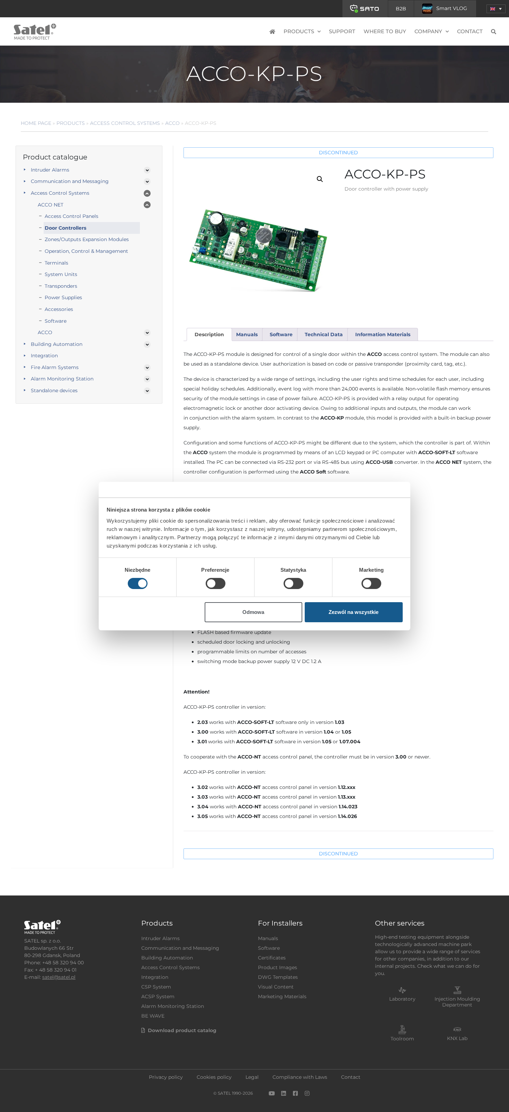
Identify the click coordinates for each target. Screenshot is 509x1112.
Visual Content (276, 987)
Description (209, 334)
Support (342, 31)
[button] (496, 8)
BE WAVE (152, 1016)
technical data (324, 334)
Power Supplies (63, 297)
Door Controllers (65, 228)
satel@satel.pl (58, 977)
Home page (36, 123)
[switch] (215, 583)
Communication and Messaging (70, 181)
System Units (61, 274)
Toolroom (402, 1039)
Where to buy (385, 31)
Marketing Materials (282, 996)
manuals (247, 334)
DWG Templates (278, 977)
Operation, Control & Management (86, 251)
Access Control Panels (71, 216)
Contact (470, 31)
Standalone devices (54, 390)
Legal (252, 1077)
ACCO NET (50, 205)
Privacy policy (166, 1077)
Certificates (272, 958)
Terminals (56, 263)
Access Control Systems (125, 123)
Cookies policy (214, 1077)
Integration (44, 355)
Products (70, 123)
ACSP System (158, 996)
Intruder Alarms (50, 170)
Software (55, 321)
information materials (382, 334)
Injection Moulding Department (457, 1002)
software (281, 334)
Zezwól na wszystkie (353, 612)
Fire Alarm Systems (55, 367)
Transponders (61, 286)
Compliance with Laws (300, 1077)
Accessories (59, 309)
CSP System (156, 987)
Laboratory (402, 999)
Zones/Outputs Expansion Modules (87, 239)
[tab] (209, 334)
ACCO (172, 123)
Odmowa (253, 612)
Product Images (277, 967)
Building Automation (56, 344)
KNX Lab (457, 1038)
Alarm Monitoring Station (62, 379)
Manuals (268, 938)
